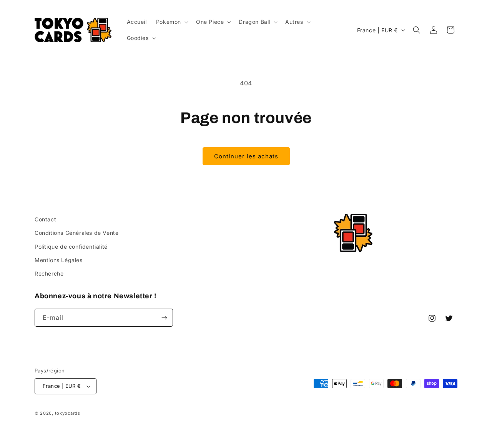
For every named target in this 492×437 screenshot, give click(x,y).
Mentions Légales (59, 260)
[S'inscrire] (164, 318)
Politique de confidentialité (71, 246)
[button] (171, 22)
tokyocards (67, 413)
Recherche (49, 273)
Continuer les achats (246, 156)
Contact (45, 219)
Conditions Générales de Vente (76, 232)
